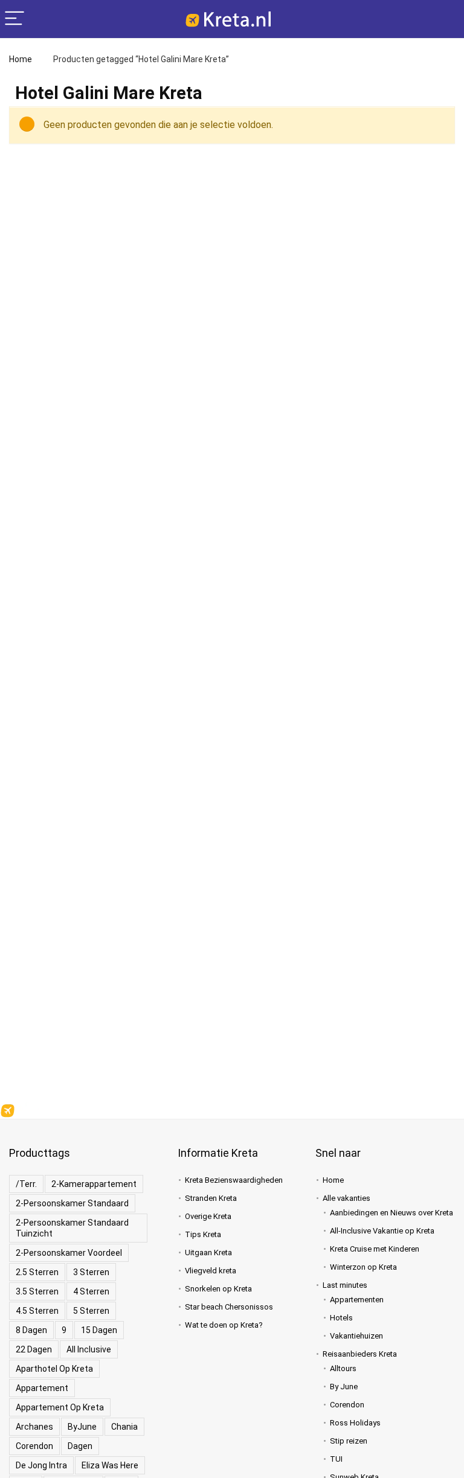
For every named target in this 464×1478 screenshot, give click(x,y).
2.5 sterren (37, 1272)
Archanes (34, 1427)
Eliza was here (110, 1465)
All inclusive (88, 1349)
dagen (80, 1446)
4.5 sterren (37, 1311)
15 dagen (99, 1330)
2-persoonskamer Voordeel (69, 1253)
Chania (124, 1427)
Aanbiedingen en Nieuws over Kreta (391, 1212)
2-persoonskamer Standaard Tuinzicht (72, 1228)
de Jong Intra (41, 1465)
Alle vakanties (346, 1198)
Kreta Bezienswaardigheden (234, 1180)
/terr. (26, 1184)
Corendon (34, 1446)
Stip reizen (348, 1440)
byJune (82, 1427)
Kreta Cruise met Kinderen (374, 1248)
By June (344, 1386)
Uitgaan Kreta (208, 1252)
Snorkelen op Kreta (218, 1288)
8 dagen (31, 1330)
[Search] (445, 19)
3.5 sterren (37, 1291)
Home (20, 59)
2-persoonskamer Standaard (72, 1203)
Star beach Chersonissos (229, 1306)
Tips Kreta (203, 1234)
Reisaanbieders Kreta (360, 1353)
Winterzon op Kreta (363, 1267)
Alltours (343, 1368)
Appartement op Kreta (60, 1407)
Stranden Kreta (211, 1198)
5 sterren (91, 1311)
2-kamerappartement (94, 1184)
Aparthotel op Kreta (54, 1369)
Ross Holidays (355, 1422)
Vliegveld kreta (210, 1270)
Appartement (42, 1388)
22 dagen (34, 1349)
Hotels (341, 1317)
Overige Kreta (208, 1216)
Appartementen (357, 1299)
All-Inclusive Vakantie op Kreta (382, 1230)
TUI (336, 1459)
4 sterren (91, 1291)
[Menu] (14, 19)
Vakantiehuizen (356, 1335)
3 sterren (91, 1272)
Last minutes (345, 1285)
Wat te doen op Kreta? (224, 1324)
